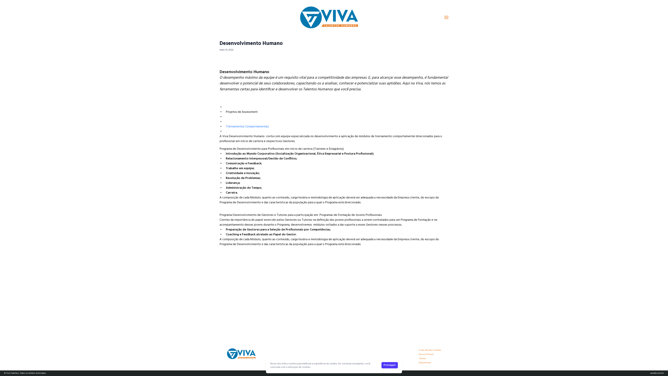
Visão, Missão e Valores (430, 350)
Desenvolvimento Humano (251, 43)
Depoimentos (425, 363)
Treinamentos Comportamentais (247, 126)
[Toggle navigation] (446, 17)
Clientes (422, 358)
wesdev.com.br (657, 373)
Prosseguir (390, 365)
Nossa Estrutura (426, 354)
